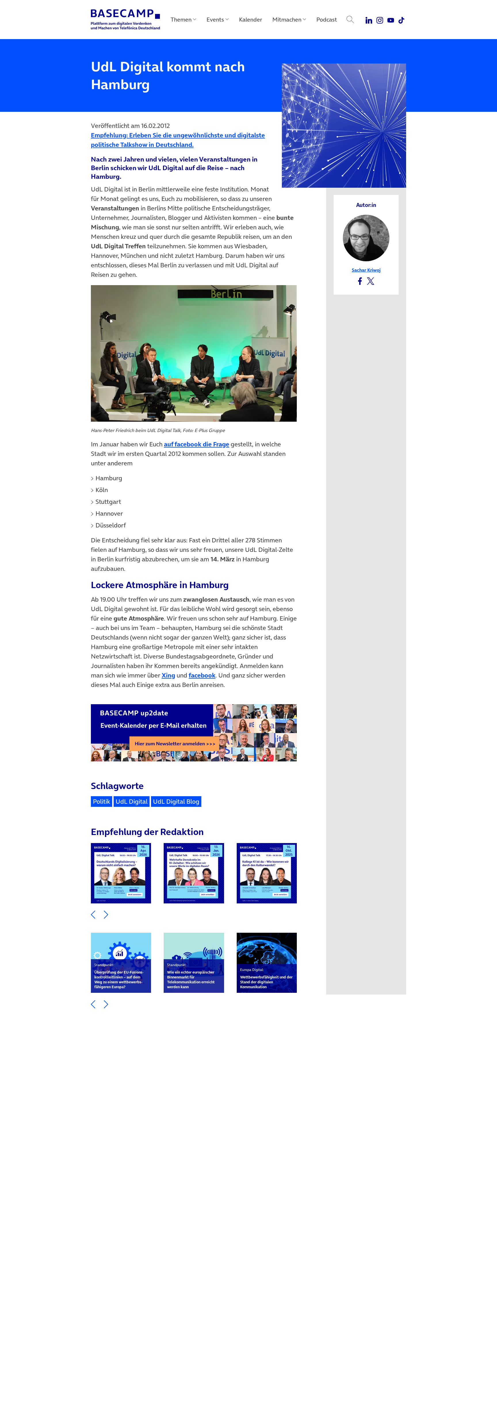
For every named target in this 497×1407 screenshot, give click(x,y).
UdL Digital (132, 801)
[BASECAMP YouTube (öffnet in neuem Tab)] (390, 19)
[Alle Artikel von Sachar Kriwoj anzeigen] (366, 237)
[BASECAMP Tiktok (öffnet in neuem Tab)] (401, 19)
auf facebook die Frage (196, 444)
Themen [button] (181, 20)
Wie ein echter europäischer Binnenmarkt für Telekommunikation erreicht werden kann (191, 976)
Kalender (250, 20)
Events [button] (215, 20)
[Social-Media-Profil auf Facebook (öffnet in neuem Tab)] (359, 280)
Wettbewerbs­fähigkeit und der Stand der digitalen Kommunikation (266, 978)
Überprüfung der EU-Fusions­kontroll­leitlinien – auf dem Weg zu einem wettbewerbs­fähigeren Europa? (119, 976)
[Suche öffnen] (350, 19)
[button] (93, 914)
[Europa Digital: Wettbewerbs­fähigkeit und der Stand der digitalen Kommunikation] (267, 963)
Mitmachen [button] (286, 20)
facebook (202, 675)
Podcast (326, 20)
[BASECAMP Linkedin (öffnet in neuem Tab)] (369, 19)
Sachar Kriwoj (366, 270)
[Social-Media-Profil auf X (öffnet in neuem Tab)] (370, 280)
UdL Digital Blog (176, 801)
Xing (168, 675)
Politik (101, 801)
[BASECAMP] (125, 19)
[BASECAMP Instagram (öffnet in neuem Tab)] (380, 19)
